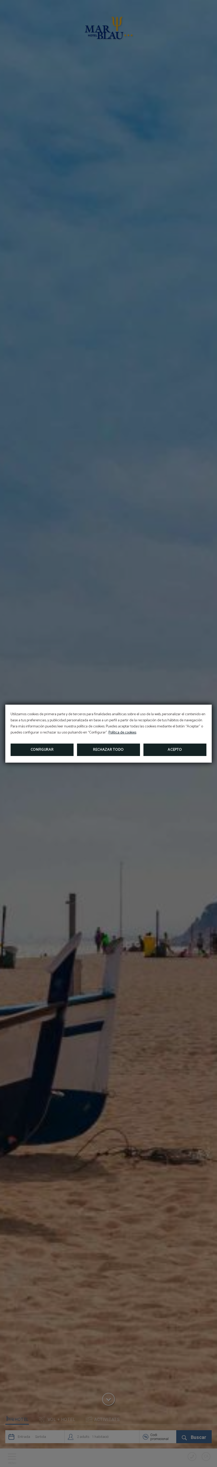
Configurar (42, 750)
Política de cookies (122, 733)
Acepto (175, 750)
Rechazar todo (108, 750)
